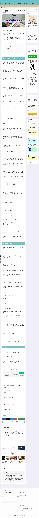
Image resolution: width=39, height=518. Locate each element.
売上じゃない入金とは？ (10, 48)
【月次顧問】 (5, 383)
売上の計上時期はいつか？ (11, 46)
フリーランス (5, 12)
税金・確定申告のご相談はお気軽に (13, 50)
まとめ (8, 49)
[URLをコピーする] (23, 419)
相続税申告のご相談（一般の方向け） (8, 397)
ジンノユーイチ (6, 435)
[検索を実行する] (36, 9)
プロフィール (5, 407)
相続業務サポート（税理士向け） (8, 390)
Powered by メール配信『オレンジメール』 (32, 115)
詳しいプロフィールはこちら (31, 41)
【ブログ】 (4, 411)
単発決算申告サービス (6, 392)
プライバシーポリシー (22, 515)
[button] (4, 419)
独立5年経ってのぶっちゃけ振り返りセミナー (9, 404)
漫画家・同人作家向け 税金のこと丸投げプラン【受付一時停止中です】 (12, 385)
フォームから (21, 375)
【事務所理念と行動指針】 (7, 409)
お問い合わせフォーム (32, 90)
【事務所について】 (6, 406)
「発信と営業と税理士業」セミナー (8, 402)
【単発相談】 (5, 387)
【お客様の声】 (5, 399)
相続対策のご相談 (6, 395)
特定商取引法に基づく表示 (17, 515)
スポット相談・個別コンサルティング (14, 369)
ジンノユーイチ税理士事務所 (19, 0)
